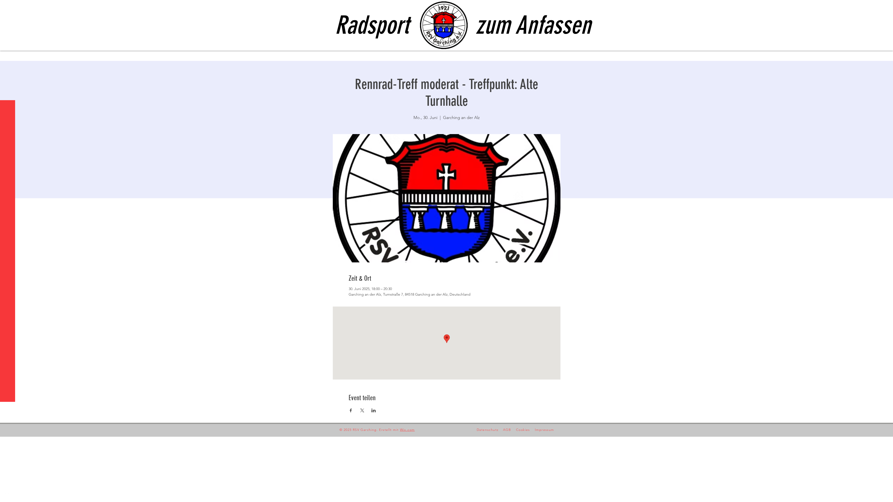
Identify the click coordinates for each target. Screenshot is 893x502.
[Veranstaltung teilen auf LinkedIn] (373, 410)
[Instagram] (7, 495)
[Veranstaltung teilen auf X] (362, 410)
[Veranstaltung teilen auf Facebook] (351, 410)
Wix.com (407, 430)
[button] (8, 7)
